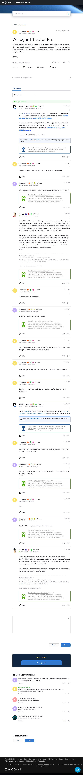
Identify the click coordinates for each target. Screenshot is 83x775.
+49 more (40, 106)
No (18, 740)
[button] (54, 62)
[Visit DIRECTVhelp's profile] (14, 107)
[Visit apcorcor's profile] (14, 717)
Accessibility (41, 761)
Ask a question (41, 663)
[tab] (16, 88)
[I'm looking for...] (67, 13)
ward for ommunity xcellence (38, 195)
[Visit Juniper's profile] (14, 215)
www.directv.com (24, 262)
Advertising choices (11, 761)
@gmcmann (26, 113)
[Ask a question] (78, 770)
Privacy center (42, 759)
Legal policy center (30, 759)
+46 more (39, 183)
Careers (20, 759)
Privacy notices (69, 759)
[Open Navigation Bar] (3, 3)
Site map (21, 761)
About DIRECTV (10, 759)
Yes (29, 740)
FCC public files (31, 761)
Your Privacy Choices (57, 759)
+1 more (37, 31)
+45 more (36, 214)
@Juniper (28, 411)
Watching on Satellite (20, 25)
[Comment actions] (70, 110)
